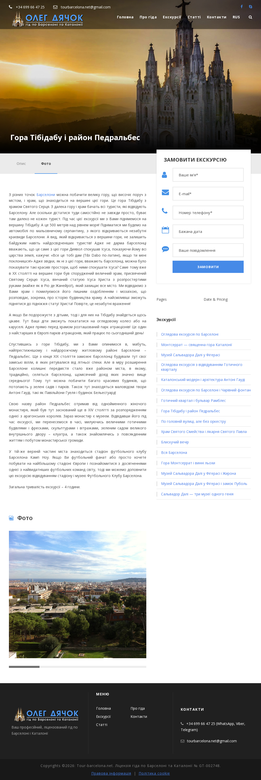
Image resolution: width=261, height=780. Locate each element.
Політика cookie (154, 773)
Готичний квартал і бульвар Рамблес (193, 400)
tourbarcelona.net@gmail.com (86, 7)
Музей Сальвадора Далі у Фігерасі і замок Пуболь (204, 483)
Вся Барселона (174, 452)
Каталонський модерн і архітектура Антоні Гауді (203, 379)
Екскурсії (172, 17)
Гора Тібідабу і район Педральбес (190, 411)
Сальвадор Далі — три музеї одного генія (197, 494)
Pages (161, 299)
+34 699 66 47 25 (30, 7)
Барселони (45, 194)
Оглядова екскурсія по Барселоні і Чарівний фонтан (206, 390)
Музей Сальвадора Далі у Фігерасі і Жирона (198, 473)
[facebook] (242, 6)
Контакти (217, 17)
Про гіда (148, 17)
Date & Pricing (216, 299)
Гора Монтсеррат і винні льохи (188, 463)
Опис (21, 163)
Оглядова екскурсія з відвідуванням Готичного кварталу (201, 367)
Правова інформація (111, 773)
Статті (194, 17)
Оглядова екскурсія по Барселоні (189, 334)
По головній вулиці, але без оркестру (193, 421)
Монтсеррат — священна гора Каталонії (196, 344)
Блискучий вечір (175, 442)
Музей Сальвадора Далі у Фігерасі (190, 355)
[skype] (250, 6)
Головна (125, 17)
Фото (46, 163)
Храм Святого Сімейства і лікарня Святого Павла (204, 431)
